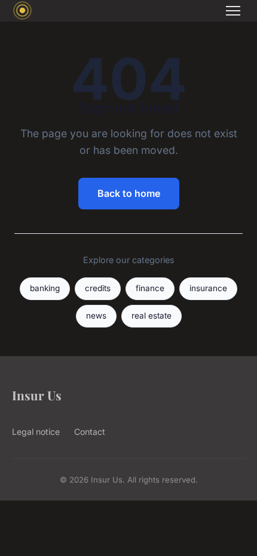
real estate (151, 315)
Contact (89, 432)
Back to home (128, 193)
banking (45, 288)
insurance (208, 288)
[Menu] (233, 10)
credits (98, 288)
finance (150, 288)
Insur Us (37, 395)
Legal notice (36, 432)
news (96, 315)
